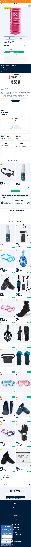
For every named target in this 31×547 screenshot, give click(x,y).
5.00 (15, 121)
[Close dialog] (12, 525)
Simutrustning (9, 41)
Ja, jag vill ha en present (15, 496)
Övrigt (7, 541)
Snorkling (7, 539)
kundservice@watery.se (16, 516)
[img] (3, 135)
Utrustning (6, 41)
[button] (4, 20)
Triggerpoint (12, 41)
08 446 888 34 (16, 515)
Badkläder (7, 537)
